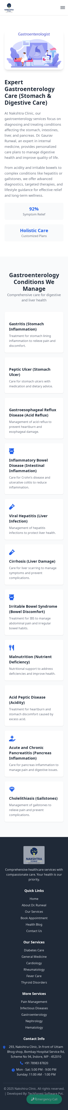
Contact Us (34, 931)
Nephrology (34, 1021)
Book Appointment (34, 918)
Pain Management (34, 1002)
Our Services (34, 912)
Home (34, 899)
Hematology (34, 1027)
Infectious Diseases (34, 1008)
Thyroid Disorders (34, 982)
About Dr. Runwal (34, 905)
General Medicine (34, 957)
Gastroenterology (34, 1014)
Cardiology (34, 963)
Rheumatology (34, 969)
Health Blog (34, 924)
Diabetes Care (34, 950)
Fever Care (34, 976)
